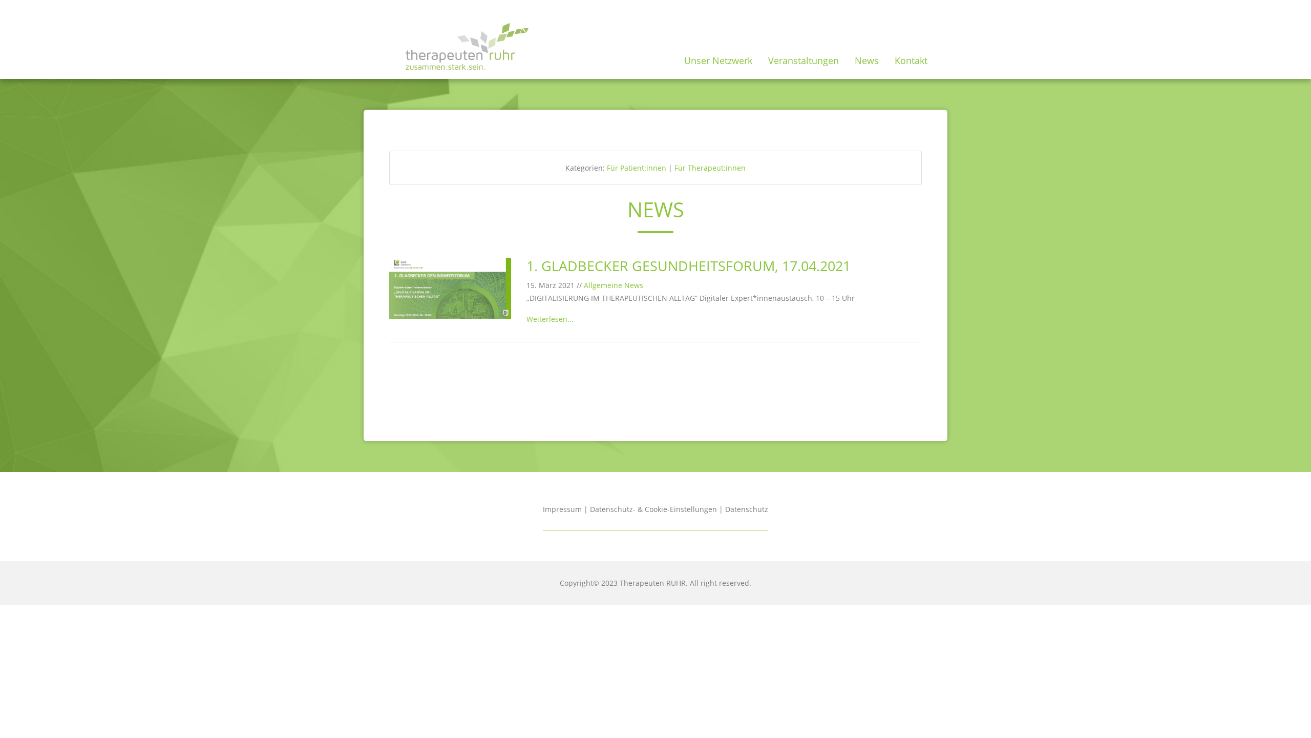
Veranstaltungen (803, 60)
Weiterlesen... (550, 319)
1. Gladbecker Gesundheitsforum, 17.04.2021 (688, 265)
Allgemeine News (613, 285)
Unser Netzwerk (718, 60)
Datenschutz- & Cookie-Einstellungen (653, 509)
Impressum (562, 509)
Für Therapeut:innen (710, 168)
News (867, 60)
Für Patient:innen (636, 168)
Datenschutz (746, 509)
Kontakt (911, 60)
